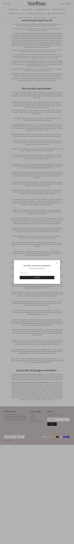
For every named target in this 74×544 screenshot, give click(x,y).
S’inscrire (37, 277)
